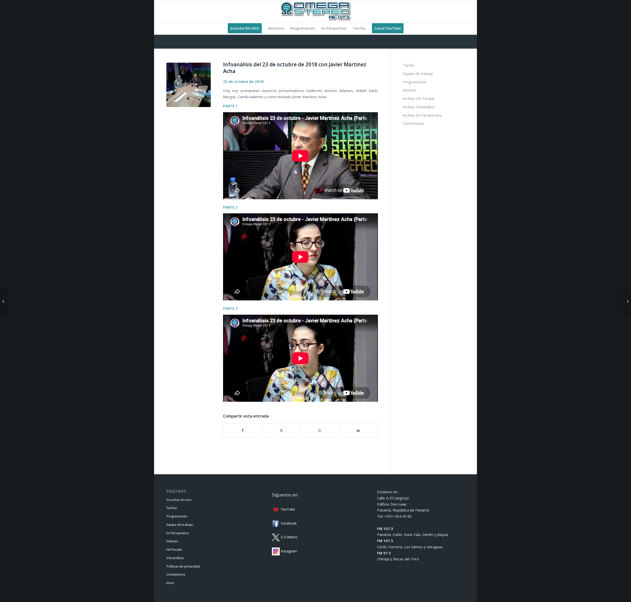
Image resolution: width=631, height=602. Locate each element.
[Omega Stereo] (315, 11)
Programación (414, 81)
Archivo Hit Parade (419, 98)
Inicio (170, 583)
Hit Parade (174, 549)
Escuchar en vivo (179, 499)
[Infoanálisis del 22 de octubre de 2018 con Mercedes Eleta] (4, 301)
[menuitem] (245, 28)
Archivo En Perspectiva (422, 115)
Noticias (409, 90)
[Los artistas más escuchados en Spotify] (627, 301)
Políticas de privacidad (183, 566)
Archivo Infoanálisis (419, 106)
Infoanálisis (175, 558)
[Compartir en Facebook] (242, 430)
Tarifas (409, 65)
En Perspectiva (177, 533)
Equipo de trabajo (418, 73)
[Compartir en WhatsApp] (320, 430)
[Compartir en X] (281, 430)
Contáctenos (413, 123)
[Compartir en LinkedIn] (358, 430)
